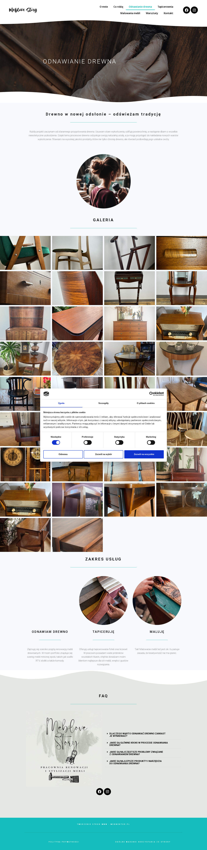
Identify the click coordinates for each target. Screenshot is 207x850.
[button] (143, 734)
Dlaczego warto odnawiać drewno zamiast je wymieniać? (137, 734)
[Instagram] (194, 10)
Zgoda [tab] (61, 403)
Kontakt (168, 13)
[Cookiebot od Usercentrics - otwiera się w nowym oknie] (151, 394)
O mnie (104, 6)
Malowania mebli (130, 13)
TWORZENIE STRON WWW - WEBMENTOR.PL (103, 824)
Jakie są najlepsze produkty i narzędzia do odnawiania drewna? (135, 762)
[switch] (88, 442)
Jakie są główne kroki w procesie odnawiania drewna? (138, 743)
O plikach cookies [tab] (146, 403)
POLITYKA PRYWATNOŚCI (64, 842)
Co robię (118, 6)
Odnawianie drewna (140, 6)
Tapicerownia (165, 6)
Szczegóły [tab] (103, 403)
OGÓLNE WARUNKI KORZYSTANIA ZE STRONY (143, 842)
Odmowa (63, 454)
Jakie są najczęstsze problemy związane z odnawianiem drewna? (136, 753)
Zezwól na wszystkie (144, 454)
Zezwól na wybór (103, 454)
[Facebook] (186, 10)
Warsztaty (152, 13)
